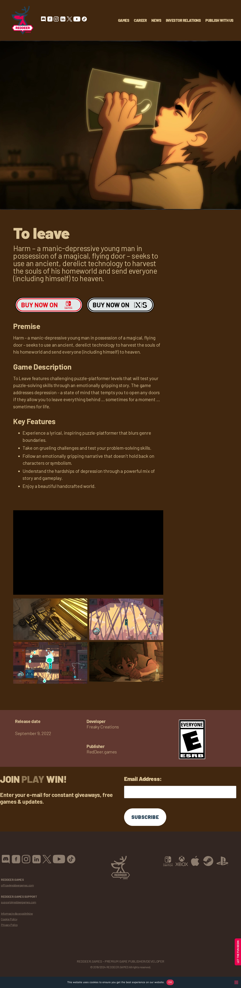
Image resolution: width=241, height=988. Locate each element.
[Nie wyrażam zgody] (236, 982)
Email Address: (143, 778)
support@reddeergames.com (18, 902)
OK (170, 982)
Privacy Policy (9, 924)
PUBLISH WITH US (219, 20)
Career (140, 20)
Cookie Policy (9, 919)
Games (123, 20)
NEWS (156, 20)
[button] (50, 618)
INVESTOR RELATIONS (183, 20)
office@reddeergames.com (17, 885)
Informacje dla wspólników (17, 913)
